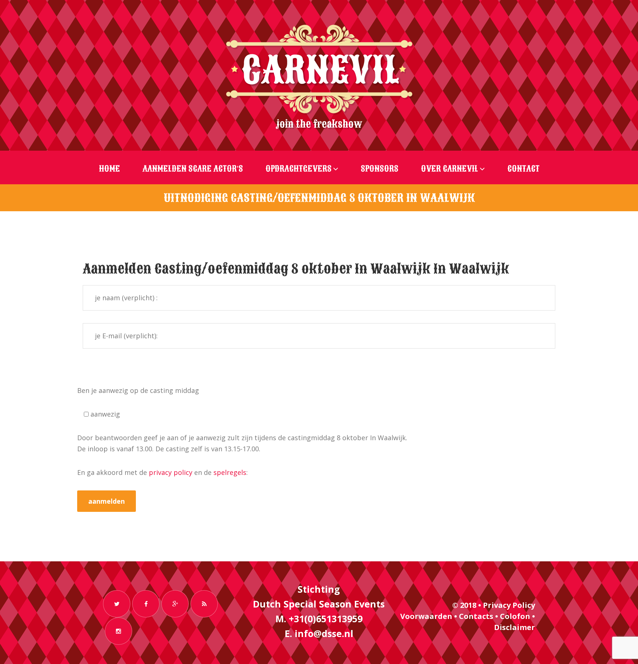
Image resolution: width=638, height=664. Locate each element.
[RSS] (204, 603)
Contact (523, 169)
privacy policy (170, 472)
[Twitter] (116, 603)
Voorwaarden (426, 616)
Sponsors (379, 169)
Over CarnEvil (449, 169)
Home (109, 169)
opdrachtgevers (298, 169)
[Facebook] (146, 603)
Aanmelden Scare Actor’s (193, 169)
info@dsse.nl (324, 633)
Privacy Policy (509, 605)
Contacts (476, 616)
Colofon (515, 616)
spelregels (229, 472)
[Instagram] (118, 631)
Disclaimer (514, 627)
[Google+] (175, 603)
